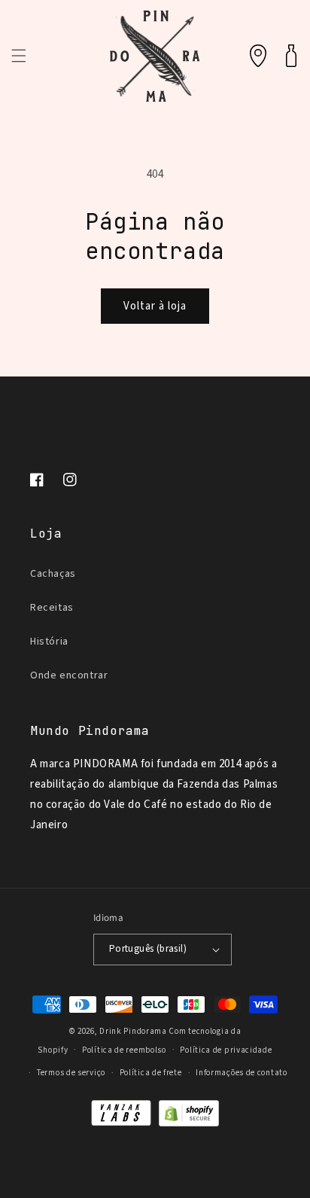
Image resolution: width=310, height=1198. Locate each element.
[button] (18, 55)
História (49, 641)
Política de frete (151, 1072)
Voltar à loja (155, 306)
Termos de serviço (71, 1072)
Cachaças (53, 573)
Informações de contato (241, 1072)
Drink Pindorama (133, 1031)
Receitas (52, 607)
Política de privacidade (226, 1050)
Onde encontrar (69, 675)
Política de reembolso (124, 1050)
